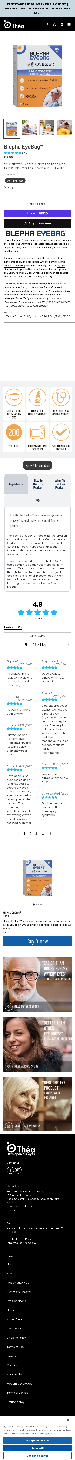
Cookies (12, 1365)
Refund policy (15, 1402)
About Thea (14, 1319)
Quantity (8, 187)
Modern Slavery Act (19, 1383)
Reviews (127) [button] (13, 627)
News (10, 1310)
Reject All (37, 1448)
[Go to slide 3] (38, 904)
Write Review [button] (37, 636)
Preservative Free (18, 1282)
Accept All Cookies (37, 1440)
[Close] (68, 1420)
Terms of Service (17, 1392)
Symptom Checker (19, 1292)
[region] (37, 1438)
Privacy (11, 1356)
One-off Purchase (15, 180)
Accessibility (15, 1374)
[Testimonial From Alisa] (37, 1044)
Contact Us (14, 1328)
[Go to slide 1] (34, 905)
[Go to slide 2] (36, 904)
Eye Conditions (16, 1301)
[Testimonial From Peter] (37, 984)
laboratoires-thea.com (21, 1243)
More (5, 932)
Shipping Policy (16, 1337)
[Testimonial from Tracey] (37, 1104)
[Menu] (69, 24)
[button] (16, 153)
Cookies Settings (37, 1455)
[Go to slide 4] (41, 904)
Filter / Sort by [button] (35, 644)
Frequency (10, 174)
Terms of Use (15, 1347)
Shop (10, 1273)
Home (11, 1264)
